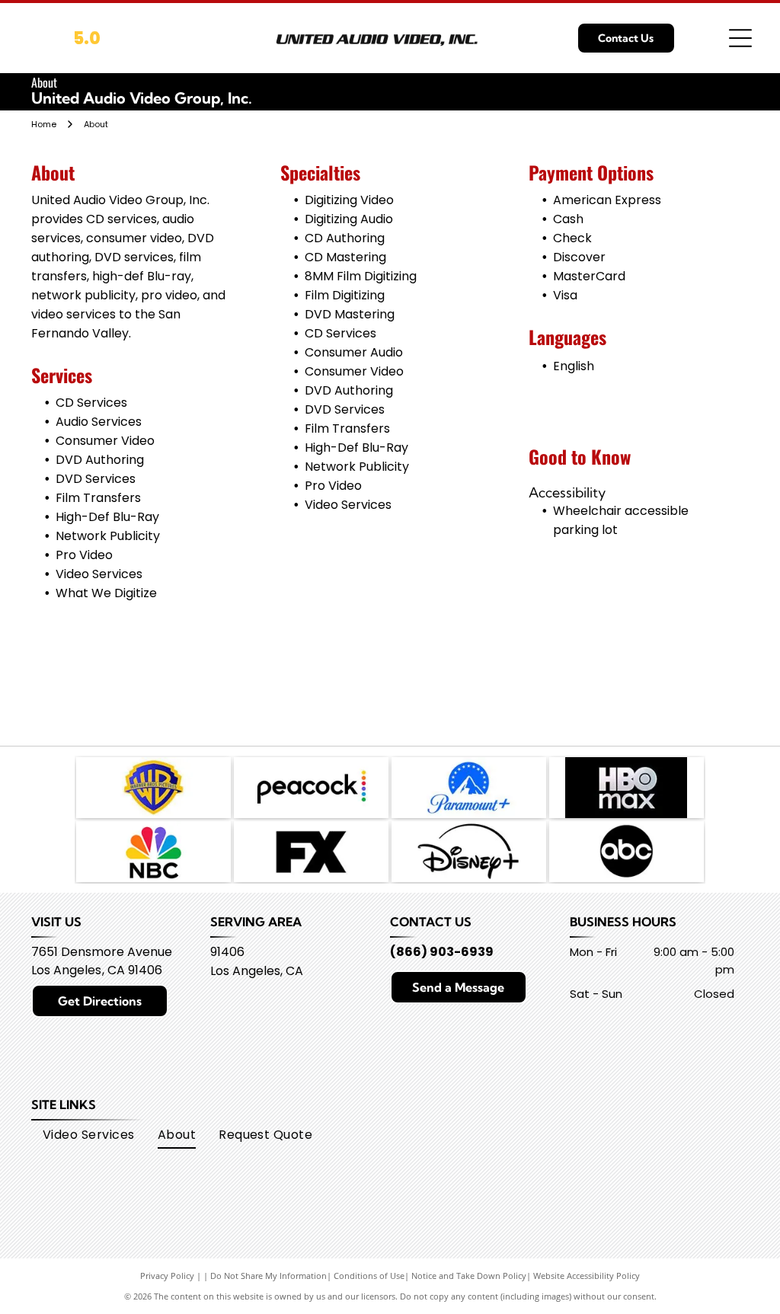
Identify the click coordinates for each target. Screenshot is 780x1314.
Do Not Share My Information (268, 1275)
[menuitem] (88, 1135)
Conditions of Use (369, 1275)
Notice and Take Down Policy (468, 1275)
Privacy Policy (167, 1275)
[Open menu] (740, 38)
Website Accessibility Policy (586, 1275)
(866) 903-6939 (442, 952)
